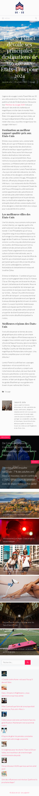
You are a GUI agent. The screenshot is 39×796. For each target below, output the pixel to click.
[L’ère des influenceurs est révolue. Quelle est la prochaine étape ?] (4, 775)
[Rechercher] (28, 662)
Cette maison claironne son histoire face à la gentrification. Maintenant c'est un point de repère (18, 723)
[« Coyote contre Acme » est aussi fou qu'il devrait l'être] (4, 675)
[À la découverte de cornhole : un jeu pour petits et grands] (19, 654)
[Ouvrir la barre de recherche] (36, 18)
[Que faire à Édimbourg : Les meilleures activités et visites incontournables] (19, 516)
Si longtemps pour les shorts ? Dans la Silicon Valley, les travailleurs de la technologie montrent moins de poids (19, 752)
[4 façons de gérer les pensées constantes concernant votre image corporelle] (4, 732)
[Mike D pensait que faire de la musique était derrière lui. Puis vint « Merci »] (4, 702)
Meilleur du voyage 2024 (15, 105)
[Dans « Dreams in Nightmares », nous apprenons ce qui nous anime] (4, 688)
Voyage (8, 392)
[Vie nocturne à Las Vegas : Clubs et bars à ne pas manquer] (19, 543)
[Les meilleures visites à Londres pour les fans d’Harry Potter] (19, 627)
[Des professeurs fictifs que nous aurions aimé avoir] (4, 761)
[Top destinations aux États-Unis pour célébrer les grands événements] (19, 573)
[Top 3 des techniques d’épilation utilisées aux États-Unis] (19, 600)
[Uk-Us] (19, 7)
